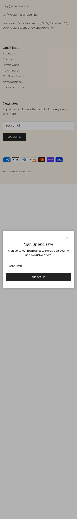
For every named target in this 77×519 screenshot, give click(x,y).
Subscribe (38, 277)
